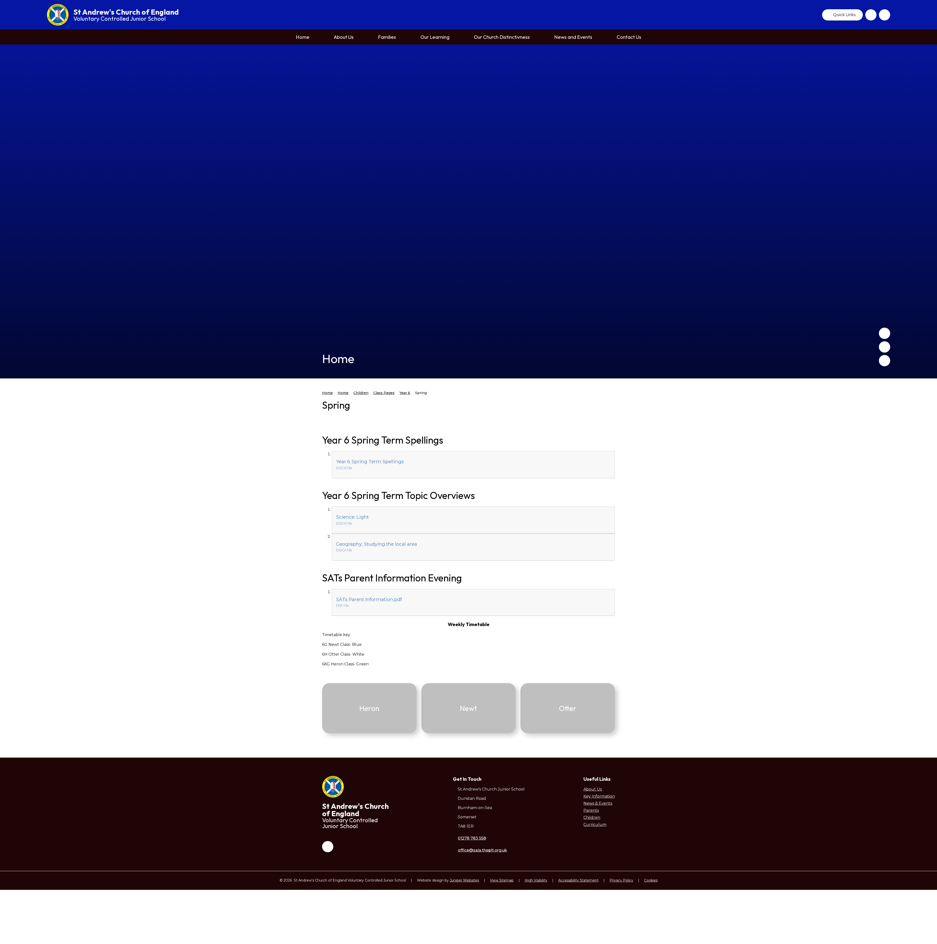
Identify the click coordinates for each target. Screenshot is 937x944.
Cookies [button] (651, 880)
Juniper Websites (464, 880)
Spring (421, 393)
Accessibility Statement (578, 880)
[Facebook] (870, 14)
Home (327, 393)
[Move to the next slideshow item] (884, 347)
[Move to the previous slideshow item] (884, 333)
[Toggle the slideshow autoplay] (884, 360)
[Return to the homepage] (58, 15)
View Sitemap (502, 880)
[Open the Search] (884, 14)
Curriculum (594, 824)
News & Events (597, 803)
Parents (591, 810)
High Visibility (536, 880)
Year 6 (404, 393)
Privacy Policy (621, 880)
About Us (592, 789)
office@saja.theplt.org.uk (482, 850)
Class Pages (384, 393)
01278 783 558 (472, 838)
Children (360, 393)
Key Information (599, 796)
